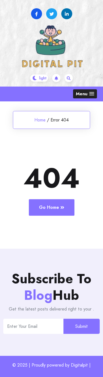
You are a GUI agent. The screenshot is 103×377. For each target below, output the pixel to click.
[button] (85, 93)
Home (40, 120)
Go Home (49, 207)
